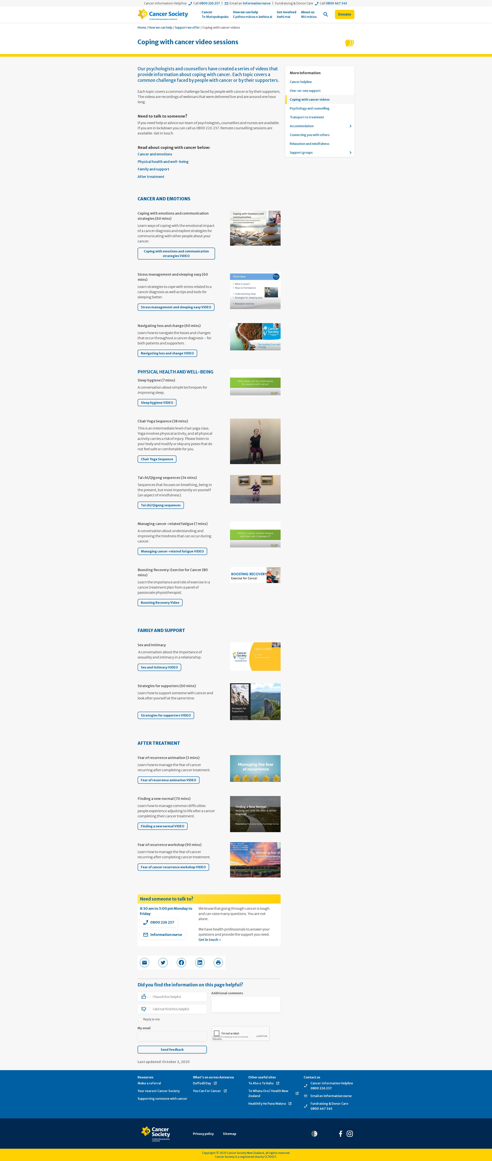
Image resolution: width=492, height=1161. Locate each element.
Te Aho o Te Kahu (260, 1083)
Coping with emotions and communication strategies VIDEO (176, 253)
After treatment (151, 176)
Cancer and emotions (155, 154)
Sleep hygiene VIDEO (157, 403)
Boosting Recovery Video (160, 603)
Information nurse (257, 3)
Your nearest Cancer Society (159, 1091)
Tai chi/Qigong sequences (161, 505)
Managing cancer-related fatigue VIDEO (172, 551)
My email (144, 1028)
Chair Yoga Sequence (157, 459)
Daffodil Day (202, 1083)
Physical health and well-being (163, 161)
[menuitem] (215, 14)
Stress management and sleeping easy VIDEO (176, 307)
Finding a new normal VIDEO (162, 826)
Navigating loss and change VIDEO (167, 353)
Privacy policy (203, 1134)
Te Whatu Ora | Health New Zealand (268, 1093)
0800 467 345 (336, 3)
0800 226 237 (209, 3)
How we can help (160, 27)
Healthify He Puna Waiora (267, 1103)
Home (142, 27)
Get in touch (208, 939)
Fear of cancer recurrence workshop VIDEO (173, 867)
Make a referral (149, 1083)
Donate (344, 14)
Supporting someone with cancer (162, 1098)
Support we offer (187, 27)
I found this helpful (167, 997)
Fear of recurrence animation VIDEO (168, 780)
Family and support (153, 169)
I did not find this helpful (171, 1009)
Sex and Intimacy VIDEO (159, 667)
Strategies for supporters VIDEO (166, 715)
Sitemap (229, 1134)
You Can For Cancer (207, 1091)
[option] (172, 996)
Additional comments (227, 993)
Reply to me (151, 1019)
